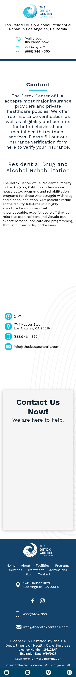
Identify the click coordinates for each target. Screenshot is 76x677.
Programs (62, 565)
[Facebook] (33, 601)
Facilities (43, 565)
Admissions (58, 570)
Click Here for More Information (38, 658)
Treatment (36, 570)
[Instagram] (42, 601)
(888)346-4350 (25, 336)
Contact (44, 574)
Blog (29, 574)
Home (11, 565)
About (25, 565)
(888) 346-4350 (37, 49)
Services (15, 570)
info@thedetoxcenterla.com (36, 346)
